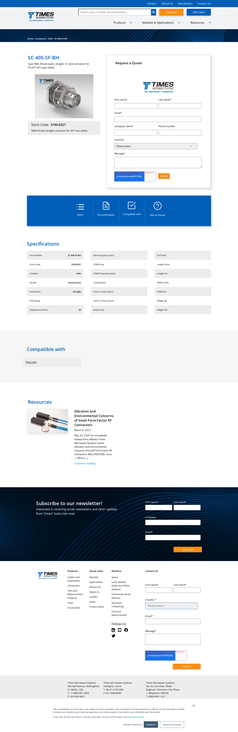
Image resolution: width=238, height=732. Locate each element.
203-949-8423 (77, 696)
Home (30, 38)
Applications (96, 582)
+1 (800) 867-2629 (79, 693)
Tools (70, 602)
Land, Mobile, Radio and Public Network (121, 586)
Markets (94, 577)
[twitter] (113, 635)
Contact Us (204, 3)
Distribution (185, 3)
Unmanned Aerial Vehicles (121, 596)
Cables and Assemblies (74, 579)
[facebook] (126, 630)
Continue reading (85, 463)
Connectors (40, 38)
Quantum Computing (118, 604)
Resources (95, 586)
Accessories (74, 607)
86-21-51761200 (114, 689)
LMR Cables (198, 12)
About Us (167, 3)
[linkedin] (114, 630)
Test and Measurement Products (75, 594)
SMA (50, 38)
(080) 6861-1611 (157, 696)
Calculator (171, 12)
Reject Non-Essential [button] (172, 724)
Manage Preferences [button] (132, 724)
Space (115, 577)
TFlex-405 (31, 362)
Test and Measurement (119, 613)
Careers (152, 3)
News (93, 601)
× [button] (193, 704)
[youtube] (120, 630)
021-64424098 (113, 693)
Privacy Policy (137, 716)
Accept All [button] (151, 724)
